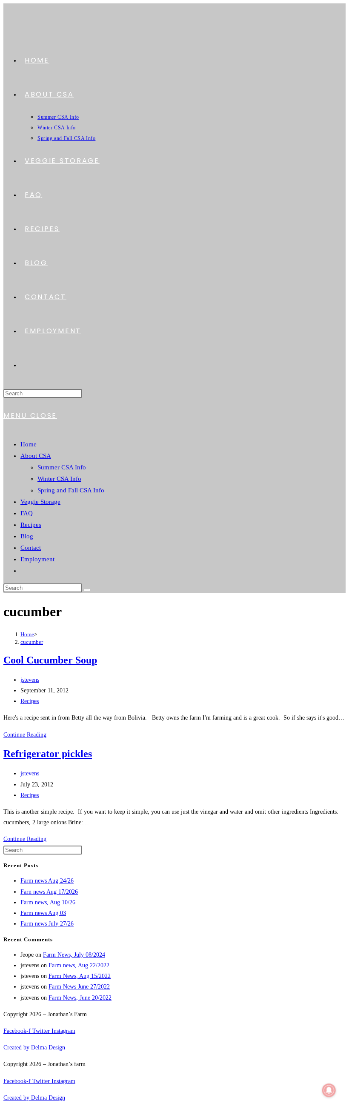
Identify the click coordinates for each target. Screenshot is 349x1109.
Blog (26, 536)
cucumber (31, 642)
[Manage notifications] (329, 1090)
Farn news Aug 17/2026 (49, 892)
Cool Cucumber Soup (50, 660)
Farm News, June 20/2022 (80, 998)
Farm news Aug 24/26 (47, 880)
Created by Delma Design (34, 1047)
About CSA (35, 455)
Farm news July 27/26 (47, 923)
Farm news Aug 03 (43, 913)
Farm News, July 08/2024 (74, 955)
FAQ (26, 513)
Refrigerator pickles (47, 753)
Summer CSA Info (61, 467)
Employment (37, 559)
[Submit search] (87, 590)
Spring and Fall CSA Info (70, 490)
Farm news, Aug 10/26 (47, 902)
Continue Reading (24, 735)
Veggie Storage (40, 501)
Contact (30, 547)
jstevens (29, 680)
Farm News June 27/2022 (79, 986)
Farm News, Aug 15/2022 (80, 976)
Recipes (30, 524)
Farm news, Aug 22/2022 (79, 965)
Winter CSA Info (59, 478)
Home (28, 444)
